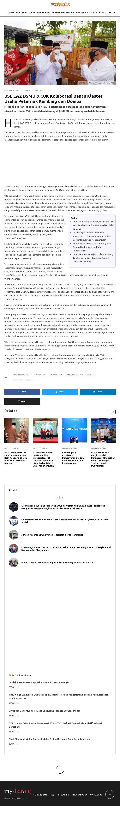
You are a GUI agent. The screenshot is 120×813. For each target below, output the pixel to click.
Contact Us (96, 795)
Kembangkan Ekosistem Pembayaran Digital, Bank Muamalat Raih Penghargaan (92, 247)
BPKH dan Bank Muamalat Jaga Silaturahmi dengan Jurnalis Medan (57, 562)
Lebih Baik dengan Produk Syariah (80, 374)
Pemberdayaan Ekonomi (22, 380)
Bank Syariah (28, 12)
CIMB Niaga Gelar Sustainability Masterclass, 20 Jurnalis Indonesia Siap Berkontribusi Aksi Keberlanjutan (92, 236)
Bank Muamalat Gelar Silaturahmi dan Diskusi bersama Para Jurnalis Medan (49, 739)
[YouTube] (110, 12)
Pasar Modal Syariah (86, 12)
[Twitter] (103, 12)
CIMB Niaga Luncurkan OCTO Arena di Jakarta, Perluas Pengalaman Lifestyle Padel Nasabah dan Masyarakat (66, 548)
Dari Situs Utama (21, 675)
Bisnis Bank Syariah (21, 374)
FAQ (52, 795)
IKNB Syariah (43, 12)
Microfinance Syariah (63, 12)
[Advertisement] (60, 164)
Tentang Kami (40, 795)
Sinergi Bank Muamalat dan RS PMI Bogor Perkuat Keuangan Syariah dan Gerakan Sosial (65, 520)
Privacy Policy (79, 795)
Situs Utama (13, 12)
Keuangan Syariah (23, 90)
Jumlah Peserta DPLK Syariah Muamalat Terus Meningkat (52, 535)
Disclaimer (63, 795)
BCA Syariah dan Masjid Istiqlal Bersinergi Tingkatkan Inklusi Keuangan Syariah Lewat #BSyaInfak (93, 258)
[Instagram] (106, 12)
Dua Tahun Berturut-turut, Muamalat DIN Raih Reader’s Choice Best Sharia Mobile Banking (93, 225)
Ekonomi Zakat (56, 374)
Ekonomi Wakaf (40, 374)
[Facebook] (99, 12)
